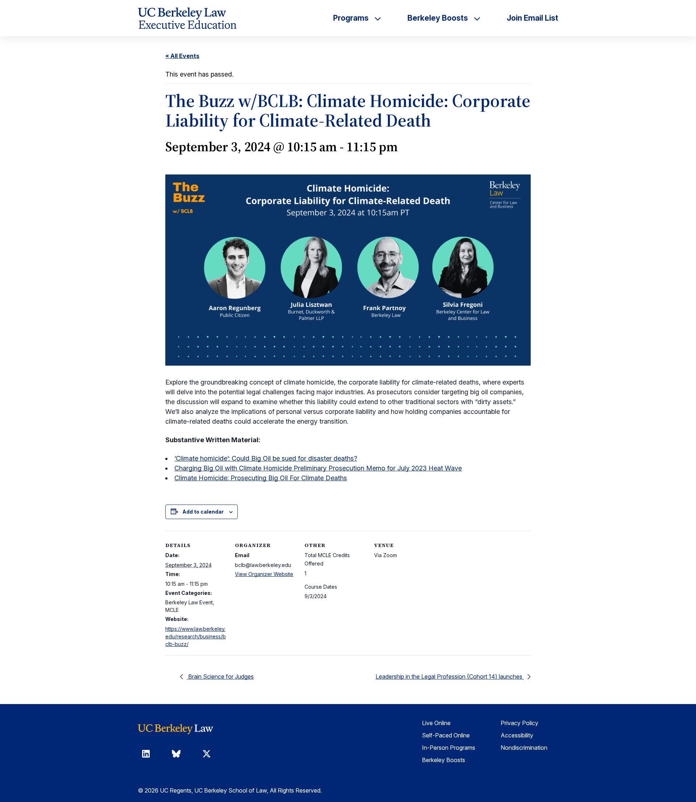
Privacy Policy (519, 723)
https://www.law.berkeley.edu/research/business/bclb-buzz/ (195, 636)
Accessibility (517, 735)
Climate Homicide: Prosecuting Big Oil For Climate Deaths (260, 478)
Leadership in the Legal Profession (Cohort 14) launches (450, 676)
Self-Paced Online (446, 735)
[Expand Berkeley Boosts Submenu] (477, 18)
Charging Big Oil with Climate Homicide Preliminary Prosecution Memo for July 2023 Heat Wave (318, 468)
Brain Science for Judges (220, 676)
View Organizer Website (264, 574)
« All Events (182, 55)
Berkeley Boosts (443, 760)
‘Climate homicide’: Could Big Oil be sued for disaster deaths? (265, 458)
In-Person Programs (448, 747)
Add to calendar (203, 512)
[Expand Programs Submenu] (377, 18)
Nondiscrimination (524, 747)
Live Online (436, 723)
